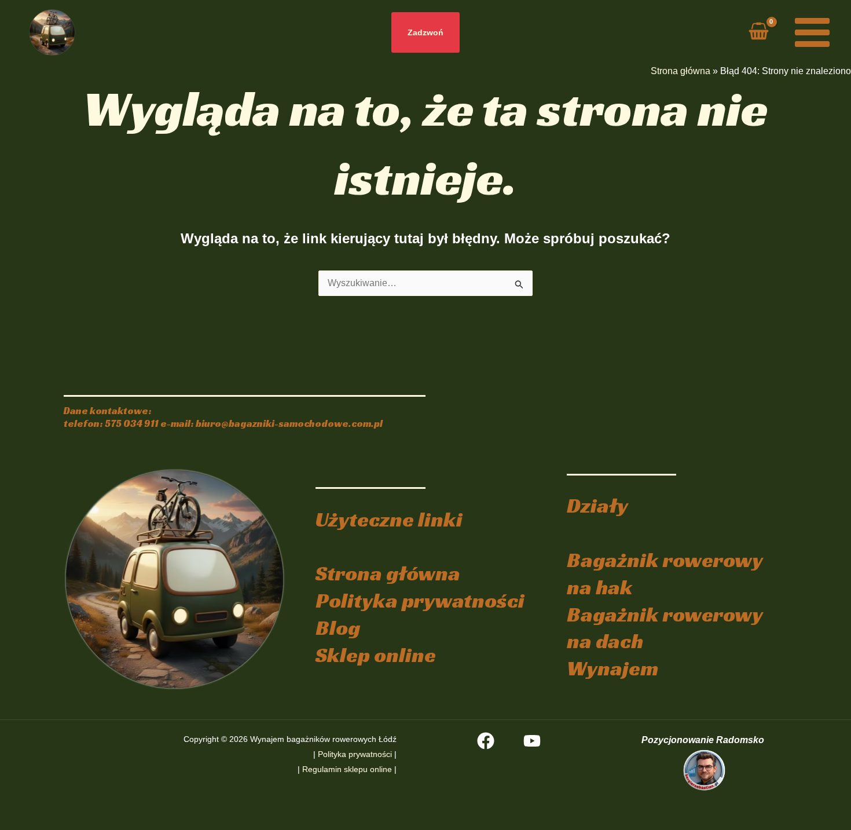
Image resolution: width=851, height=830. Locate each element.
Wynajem (612, 668)
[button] (425, 32)
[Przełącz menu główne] (812, 32)
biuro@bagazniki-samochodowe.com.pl (289, 424)
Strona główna (680, 71)
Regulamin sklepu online (347, 769)
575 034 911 (132, 424)
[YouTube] (532, 740)
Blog (338, 628)
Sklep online (376, 655)
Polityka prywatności (420, 600)
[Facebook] (485, 740)
